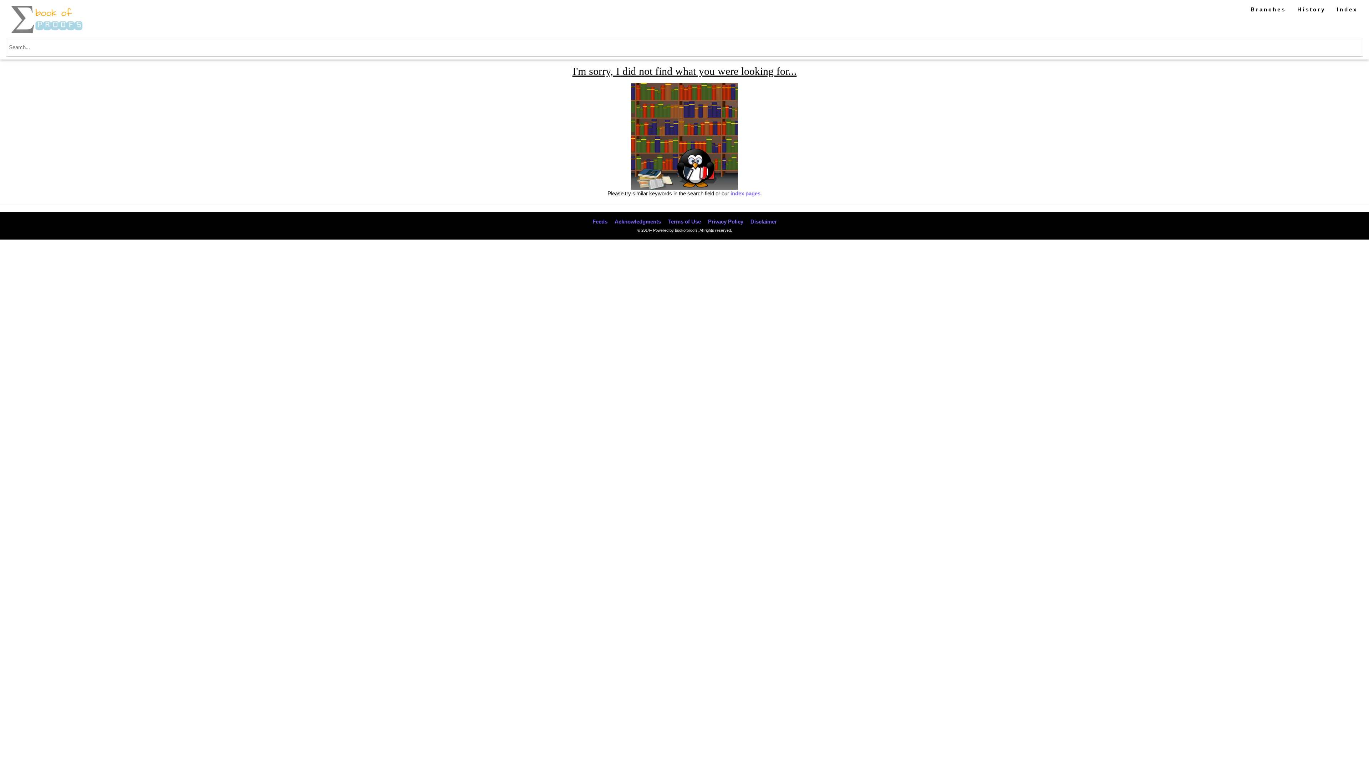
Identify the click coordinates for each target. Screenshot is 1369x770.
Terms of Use (684, 222)
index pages (745, 193)
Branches (1268, 9)
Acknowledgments (638, 222)
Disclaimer (763, 222)
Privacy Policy (725, 222)
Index (1347, 9)
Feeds (600, 222)
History (1311, 9)
